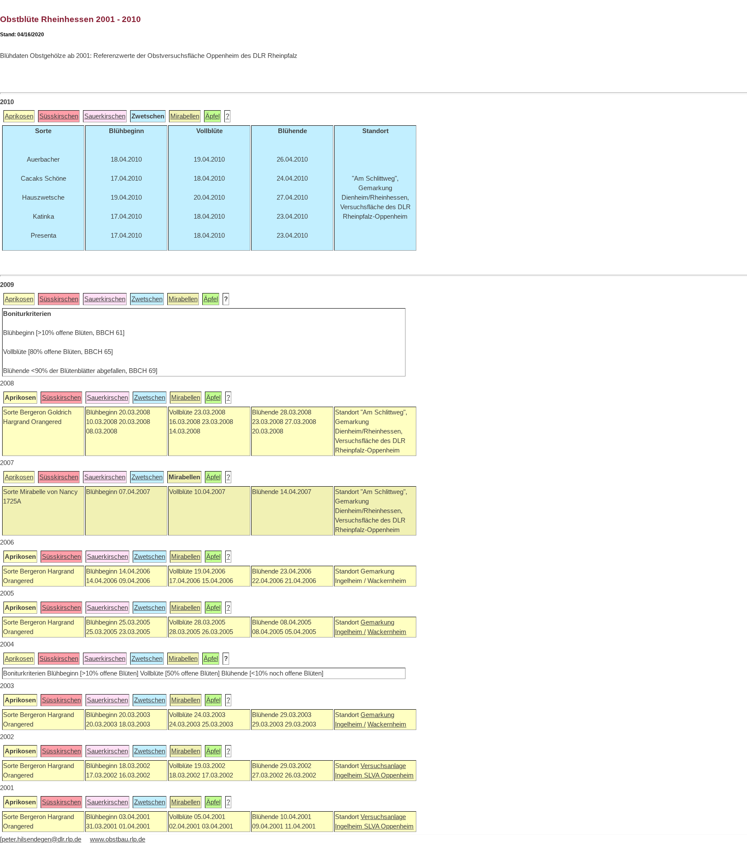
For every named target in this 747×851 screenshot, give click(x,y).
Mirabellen (184, 116)
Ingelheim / (350, 631)
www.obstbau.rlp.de (117, 839)
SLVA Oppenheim (389, 775)
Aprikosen (19, 116)
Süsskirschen (58, 116)
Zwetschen (147, 299)
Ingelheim (349, 775)
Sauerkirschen (104, 116)
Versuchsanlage (383, 765)
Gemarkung (377, 622)
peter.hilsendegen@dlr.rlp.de (41, 839)
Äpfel (212, 116)
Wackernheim (386, 631)
